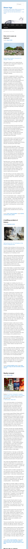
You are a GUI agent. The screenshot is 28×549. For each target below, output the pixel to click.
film (12, 366)
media (14, 541)
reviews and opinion (13, 213)
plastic (10, 214)
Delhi (7, 366)
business (22, 213)
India (14, 366)
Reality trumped (9, 373)
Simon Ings (8, 7)
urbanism (5, 367)
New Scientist (18, 366)
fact (4, 24)
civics (22, 539)
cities (5, 366)
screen (16, 365)
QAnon (5, 542)
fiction (8, 24)
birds (22, 365)
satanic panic (9, 542)
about (22, 24)
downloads (6, 27)
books (8, 213)
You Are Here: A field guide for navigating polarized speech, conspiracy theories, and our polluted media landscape (14, 395)
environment (6, 214)
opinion (17, 24)
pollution (13, 214)
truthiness (19, 542)
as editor (12, 24)
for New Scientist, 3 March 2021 (10, 399)
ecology (9, 366)
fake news (10, 541)
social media (14, 542)
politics (16, 541)
